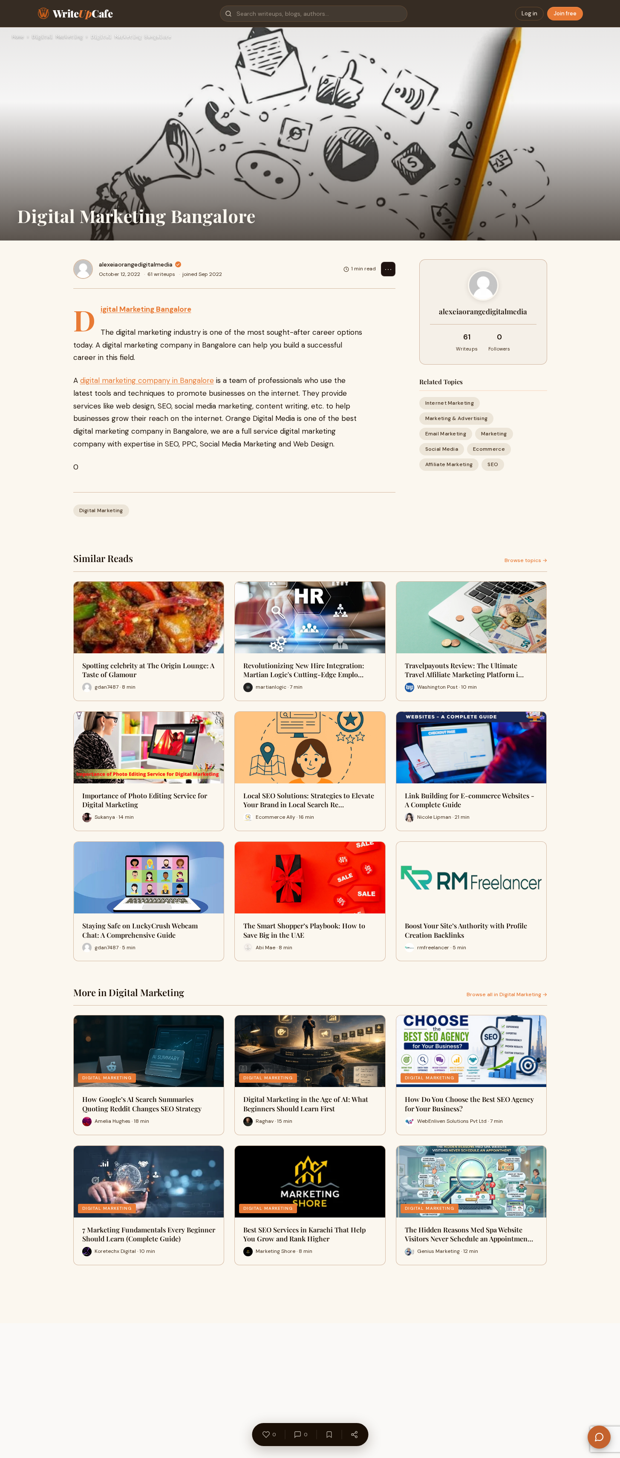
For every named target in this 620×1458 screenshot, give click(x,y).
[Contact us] (599, 1437)
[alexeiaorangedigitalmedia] (83, 269)
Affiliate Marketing (449, 464)
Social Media (442, 449)
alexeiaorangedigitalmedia (136, 264)
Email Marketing (446, 433)
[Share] (354, 1434)
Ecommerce (489, 449)
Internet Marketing (449, 403)
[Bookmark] (329, 1434)
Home (18, 37)
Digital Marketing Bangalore (146, 309)
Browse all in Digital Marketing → (507, 994)
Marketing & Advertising (456, 418)
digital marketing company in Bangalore (147, 380)
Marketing (494, 433)
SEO (492, 464)
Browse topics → (526, 560)
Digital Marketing (57, 37)
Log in (529, 13)
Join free (565, 13)
